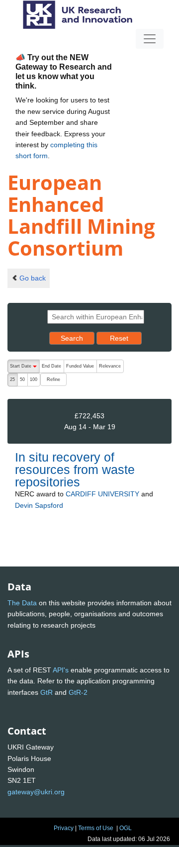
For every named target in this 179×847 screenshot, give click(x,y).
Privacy (64, 828)
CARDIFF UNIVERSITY (102, 494)
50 (22, 379)
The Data (22, 603)
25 (12, 379)
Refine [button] (53, 379)
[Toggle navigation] (150, 39)
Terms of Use (95, 828)
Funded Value (80, 366)
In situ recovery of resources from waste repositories (75, 469)
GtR (46, 692)
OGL (125, 828)
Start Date (24, 368)
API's (61, 670)
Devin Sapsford (39, 505)
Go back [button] (32, 278)
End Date (51, 366)
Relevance (110, 366)
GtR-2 (78, 692)
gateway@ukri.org (36, 792)
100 (33, 379)
